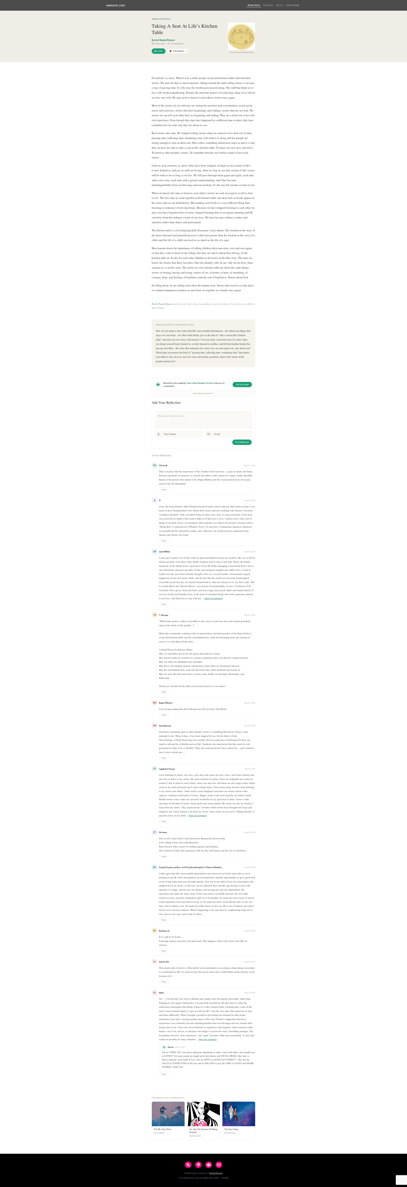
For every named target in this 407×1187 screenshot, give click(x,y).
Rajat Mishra (165, 702)
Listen (160, 51)
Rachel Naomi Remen (163, 40)
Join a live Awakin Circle (199, 383)
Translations (178, 51)
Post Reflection (242, 442)
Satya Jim (164, 961)
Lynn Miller (164, 551)
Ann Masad (165, 725)
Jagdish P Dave (167, 769)
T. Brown (163, 615)
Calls (279, 5)
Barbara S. (164, 930)
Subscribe (293, 5)
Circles (268, 5)
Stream (163, 832)
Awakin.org (115, 5)
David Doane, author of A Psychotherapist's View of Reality (190, 867)
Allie (161, 992)
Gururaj (163, 465)
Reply (163, 489)
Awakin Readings (161, 19)
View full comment (213, 598)
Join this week (242, 384)
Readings (254, 5)
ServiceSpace (216, 1173)
